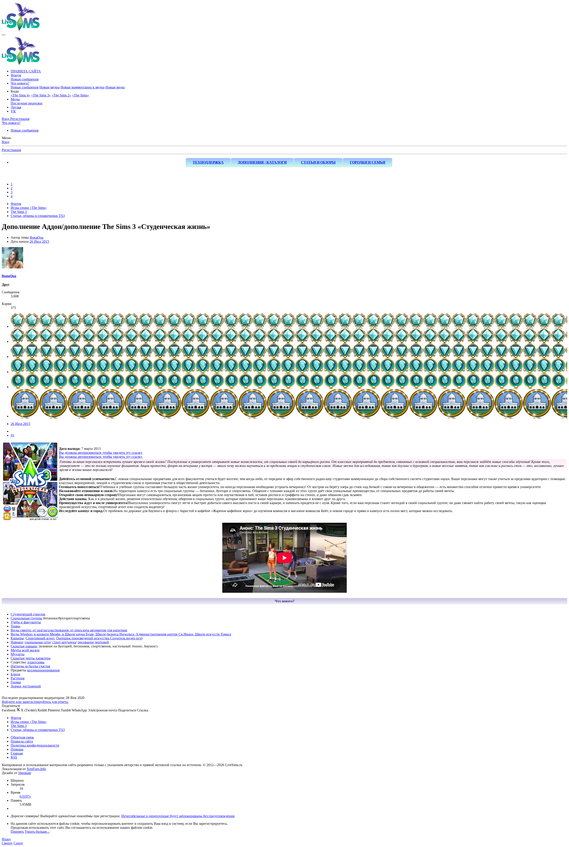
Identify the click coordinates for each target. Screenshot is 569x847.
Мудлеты (17, 654)
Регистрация (11, 150)
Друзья (16, 107)
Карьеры (17, 638)
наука (72, 642)
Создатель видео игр (125, 638)
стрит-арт (59, 642)
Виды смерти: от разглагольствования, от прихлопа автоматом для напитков (69, 630)
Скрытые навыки (24, 646)
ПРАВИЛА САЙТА (26, 71)
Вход (5, 142)
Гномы (16, 682)
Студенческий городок (28, 614)
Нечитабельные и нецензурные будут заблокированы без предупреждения (177, 816)
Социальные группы (26, 618)
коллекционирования (43, 670)
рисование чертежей (93, 642)
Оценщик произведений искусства (82, 638)
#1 (12, 435)
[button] (15, 91)
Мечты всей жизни (25, 650)
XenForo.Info (36, 769)
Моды (15, 99)
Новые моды (115, 87)
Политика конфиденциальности (35, 745)
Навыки (17, 642)
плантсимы (35, 662)
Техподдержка (208, 162)
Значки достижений (26, 686)
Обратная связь (22, 737)
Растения (17, 678)
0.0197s (25, 796)
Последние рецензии (26, 103)
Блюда (15, 674)
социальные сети (37, 642)
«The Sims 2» (61, 95)
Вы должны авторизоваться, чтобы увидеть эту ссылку (100, 453)
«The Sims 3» (41, 95)
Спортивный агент (40, 638)
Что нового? (20, 83)
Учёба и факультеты (26, 622)
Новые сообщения (24, 79)
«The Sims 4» (20, 95)
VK (13, 111)
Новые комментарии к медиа (82, 87)
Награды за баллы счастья (30, 666)
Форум (16, 75)
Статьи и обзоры (318, 162)
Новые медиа (49, 87)
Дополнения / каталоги (262, 162)
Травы (15, 626)
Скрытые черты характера (30, 658)
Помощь (17, 749)
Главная (17, 753)
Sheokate (24, 773)
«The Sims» (80, 95)
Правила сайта (22, 741)
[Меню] (3, 35)
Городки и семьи (367, 162)
